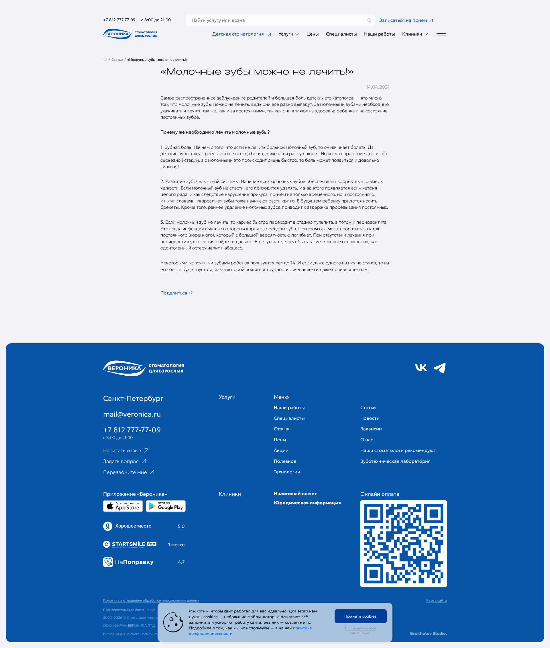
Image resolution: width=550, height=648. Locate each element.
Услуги (285, 34)
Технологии (287, 472)
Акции (281, 450)
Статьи (368, 407)
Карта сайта (436, 600)
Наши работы (379, 34)
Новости (370, 418)
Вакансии (371, 429)
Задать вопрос (121, 461)
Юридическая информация (307, 502)
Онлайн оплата (379, 494)
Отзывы (283, 429)
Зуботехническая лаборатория (395, 461)
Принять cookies (360, 616)
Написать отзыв (122, 450)
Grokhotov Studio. (428, 633)
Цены (313, 34)
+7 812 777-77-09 (119, 19)
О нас (366, 439)
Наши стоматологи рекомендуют (398, 450)
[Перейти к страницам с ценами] (403, 543)
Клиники (412, 34)
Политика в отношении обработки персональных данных (151, 600)
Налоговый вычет (295, 493)
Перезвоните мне (125, 472)
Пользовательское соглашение (360, 630)
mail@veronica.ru (132, 414)
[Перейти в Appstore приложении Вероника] (123, 506)
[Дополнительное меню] (441, 34)
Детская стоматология (238, 34)
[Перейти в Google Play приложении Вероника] (166, 506)
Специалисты (341, 34)
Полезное (285, 461)
